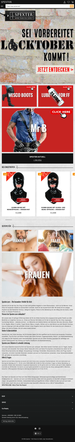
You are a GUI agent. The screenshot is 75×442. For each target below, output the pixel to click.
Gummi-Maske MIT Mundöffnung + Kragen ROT (18, 208)
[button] (2, 6)
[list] (37, 118)
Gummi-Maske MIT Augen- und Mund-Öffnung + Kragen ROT (53, 208)
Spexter (28, 439)
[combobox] (39, 6)
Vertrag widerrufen (8, 421)
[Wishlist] (69, 2)
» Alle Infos (37, 160)
